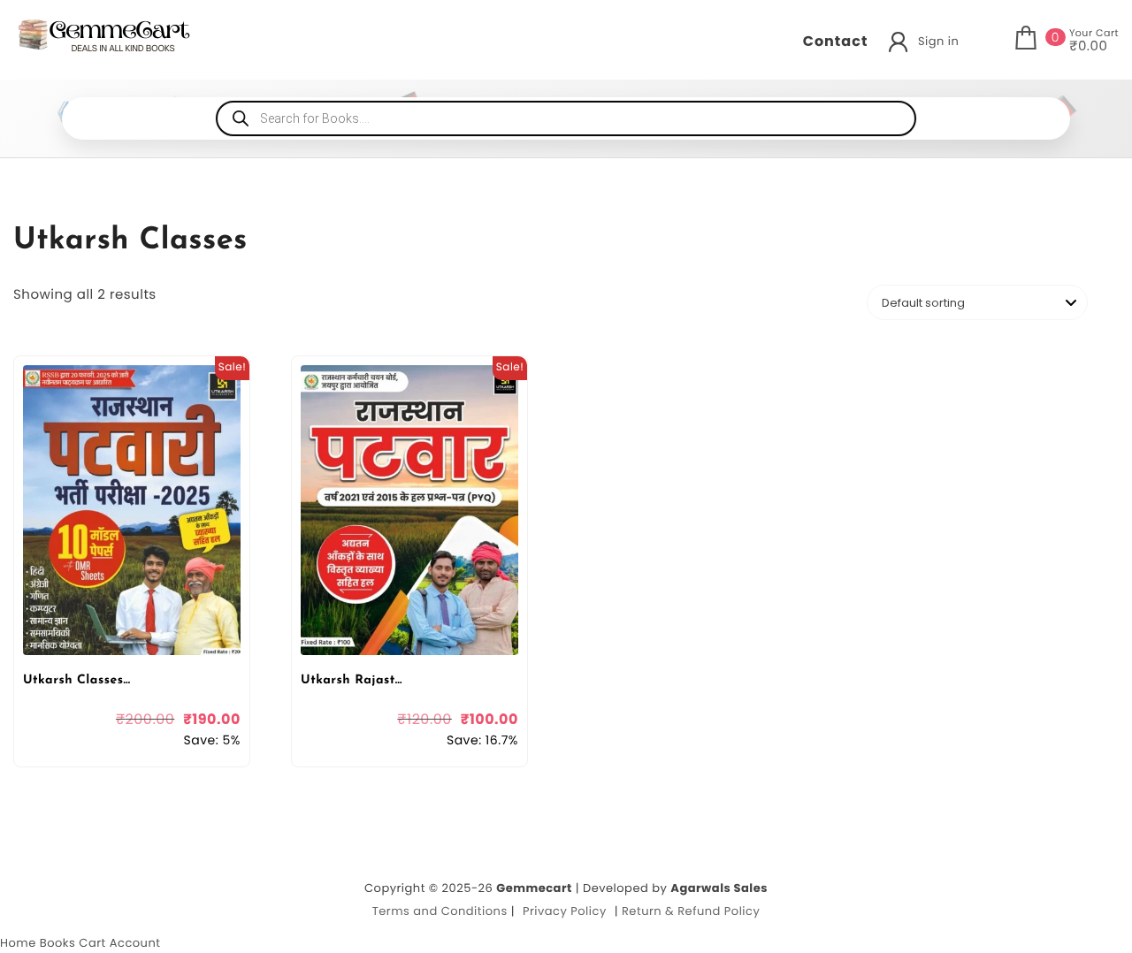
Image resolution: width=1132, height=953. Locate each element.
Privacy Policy (565, 911)
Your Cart (1094, 33)
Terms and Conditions (440, 911)
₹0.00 (1088, 47)
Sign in (938, 41)
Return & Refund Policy (691, 911)
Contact (835, 41)
